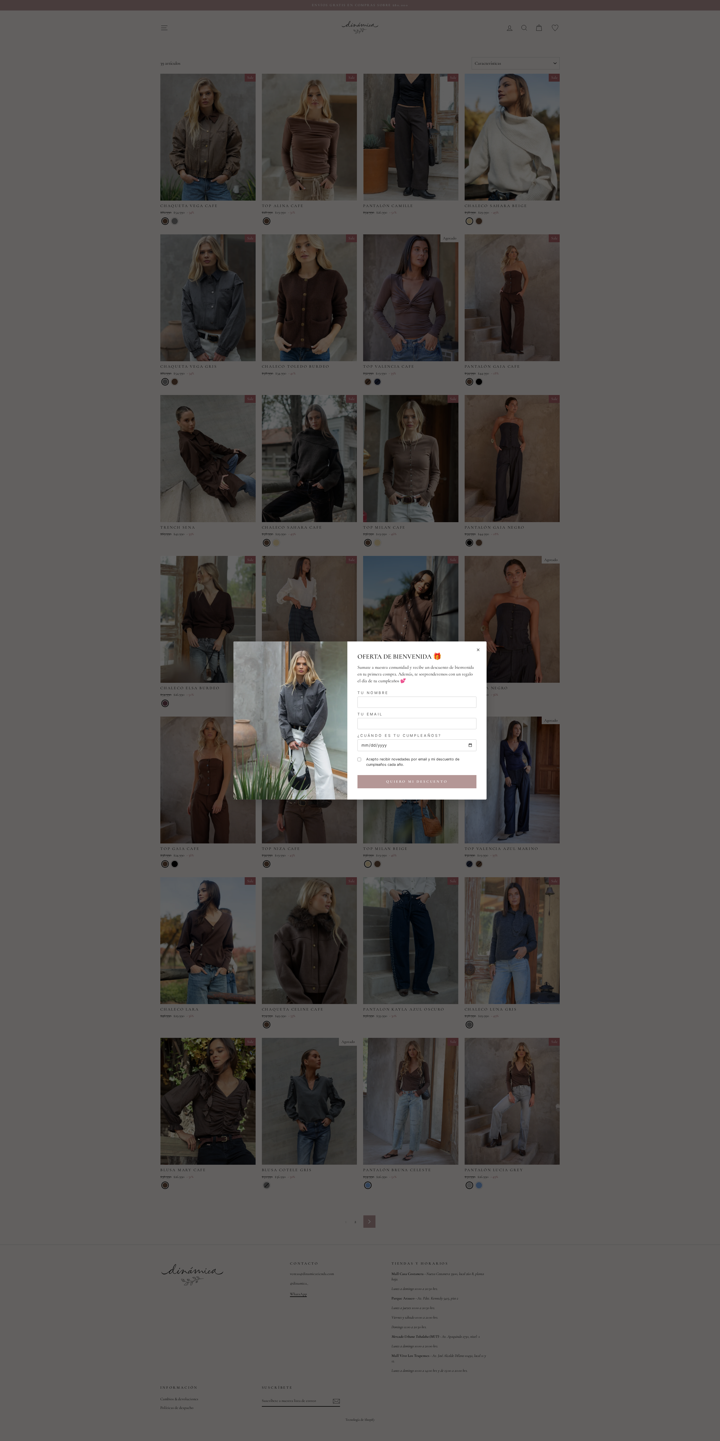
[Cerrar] (478, 650)
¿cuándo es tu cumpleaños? (399, 735)
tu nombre (373, 693)
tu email (370, 714)
